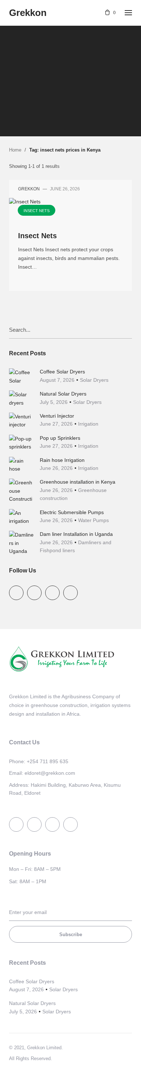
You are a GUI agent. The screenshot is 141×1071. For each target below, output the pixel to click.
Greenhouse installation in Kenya (77, 482)
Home (15, 150)
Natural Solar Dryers (63, 394)
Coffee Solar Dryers (62, 372)
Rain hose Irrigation (62, 460)
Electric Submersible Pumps (72, 512)
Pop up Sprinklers (60, 438)
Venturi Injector (57, 416)
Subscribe (70, 934)
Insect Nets (70, 69)
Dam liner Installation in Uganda (76, 534)
